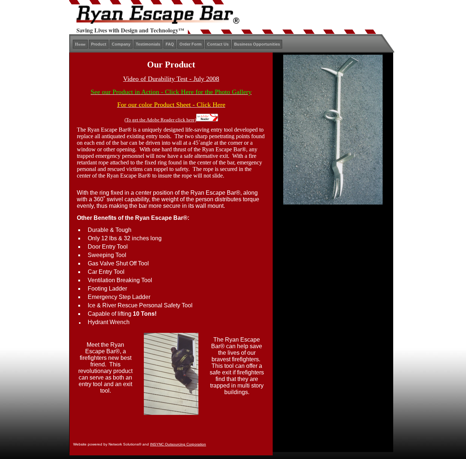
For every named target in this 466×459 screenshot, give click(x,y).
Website (80, 444)
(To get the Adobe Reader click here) (160, 119)
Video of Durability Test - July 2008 (171, 78)
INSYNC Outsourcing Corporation (178, 444)
